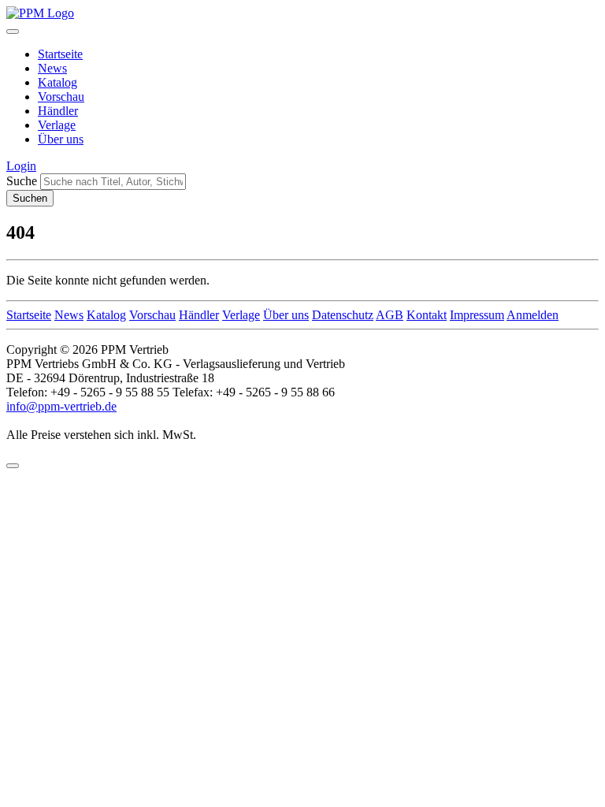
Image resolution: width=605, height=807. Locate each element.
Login (21, 166)
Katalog (57, 82)
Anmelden (533, 315)
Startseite (60, 54)
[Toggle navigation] (12, 31)
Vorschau (61, 96)
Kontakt (426, 315)
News (52, 68)
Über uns (61, 139)
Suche (21, 181)
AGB (389, 315)
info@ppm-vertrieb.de (61, 406)
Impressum (477, 315)
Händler (58, 110)
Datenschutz (342, 315)
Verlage (57, 125)
